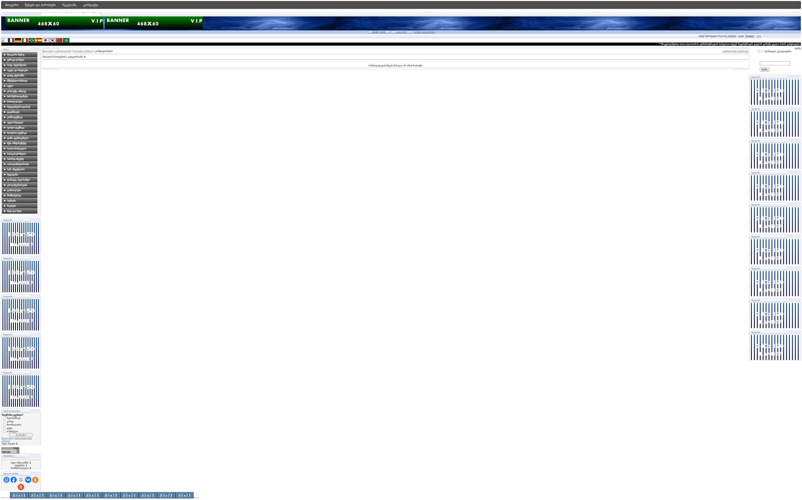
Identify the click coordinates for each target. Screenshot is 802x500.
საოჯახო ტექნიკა (83, 51)
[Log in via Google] (21, 479)
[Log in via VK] (28, 480)
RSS (759, 36)
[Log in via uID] (6, 480)
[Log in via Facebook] (13, 480)
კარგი (10, 421)
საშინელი (12, 431)
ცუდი (10, 428)
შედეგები (7, 438)
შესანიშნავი (14, 418)
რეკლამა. (69, 5)
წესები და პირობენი (40, 5)
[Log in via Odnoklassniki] (35, 480)
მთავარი (12, 5)
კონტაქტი (90, 5)
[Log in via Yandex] (21, 487)
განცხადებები (63, 51)
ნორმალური (14, 424)
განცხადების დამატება (735, 51)
